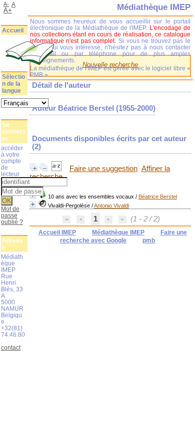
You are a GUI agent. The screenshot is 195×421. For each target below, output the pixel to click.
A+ (8, 10)
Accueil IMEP (57, 232)
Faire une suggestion (104, 169)
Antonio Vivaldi (111, 206)
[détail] (33, 204)
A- (6, 4)
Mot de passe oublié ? (12, 215)
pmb (148, 240)
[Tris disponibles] (58, 169)
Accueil (13, 30)
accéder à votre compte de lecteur (12, 161)
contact (10, 347)
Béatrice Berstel (157, 197)
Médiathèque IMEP (118, 232)
